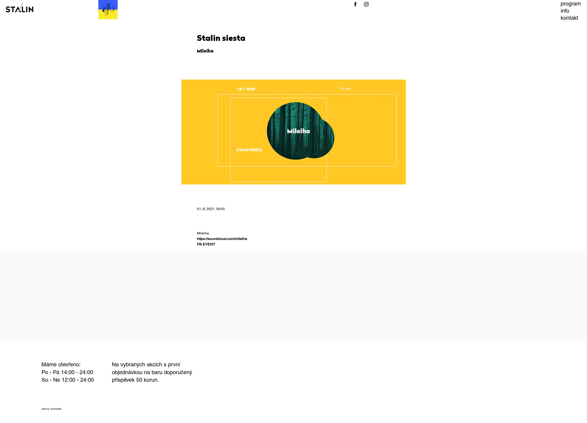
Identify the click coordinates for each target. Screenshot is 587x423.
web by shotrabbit (51, 408)
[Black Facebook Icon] (355, 4)
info (565, 11)
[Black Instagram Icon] (366, 4)
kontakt (569, 18)
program (571, 3)
